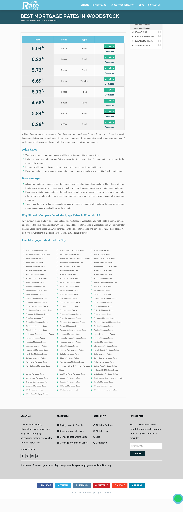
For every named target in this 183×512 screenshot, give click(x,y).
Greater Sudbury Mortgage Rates (73, 330)
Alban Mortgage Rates (34, 258)
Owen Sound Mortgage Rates (105, 358)
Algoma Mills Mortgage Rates (71, 262)
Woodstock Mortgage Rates (37, 394)
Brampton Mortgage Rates (70, 314)
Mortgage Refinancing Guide (73, 437)
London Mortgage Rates (103, 342)
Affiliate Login (102, 431)
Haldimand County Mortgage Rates (40, 334)
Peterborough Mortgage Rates (72, 362)
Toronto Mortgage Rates (103, 382)
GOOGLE (121, 485)
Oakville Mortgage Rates (69, 354)
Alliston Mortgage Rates (103, 262)
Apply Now (109, 46)
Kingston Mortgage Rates (36, 342)
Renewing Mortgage (143, 41)
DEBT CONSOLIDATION (124, 5)
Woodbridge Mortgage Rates (105, 390)
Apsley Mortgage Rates (103, 270)
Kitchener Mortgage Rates (70, 342)
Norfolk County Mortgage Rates (106, 350)
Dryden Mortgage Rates (103, 326)
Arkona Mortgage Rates (103, 274)
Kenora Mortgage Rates (103, 338)
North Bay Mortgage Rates (36, 354)
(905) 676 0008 (28, 449)
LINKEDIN (138, 485)
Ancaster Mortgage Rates (36, 270)
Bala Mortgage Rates (68, 298)
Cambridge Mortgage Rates (37, 322)
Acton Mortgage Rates (102, 250)
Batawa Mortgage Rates (103, 306)
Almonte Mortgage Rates (35, 266)
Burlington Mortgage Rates (104, 318)
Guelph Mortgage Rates (103, 330)
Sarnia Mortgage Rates (35, 374)
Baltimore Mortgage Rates (36, 302)
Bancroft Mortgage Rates (70, 302)
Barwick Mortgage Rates (69, 306)
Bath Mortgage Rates (68, 310)
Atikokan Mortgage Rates (70, 282)
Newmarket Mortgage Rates (37, 350)
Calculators (140, 32)
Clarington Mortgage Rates (36, 326)
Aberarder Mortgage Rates (36, 250)
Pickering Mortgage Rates (104, 362)
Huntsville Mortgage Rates (104, 334)
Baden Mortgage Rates (103, 294)
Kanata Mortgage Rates (35, 338)
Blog (141, 5)
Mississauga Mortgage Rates (105, 346)
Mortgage (100, 5)
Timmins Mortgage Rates (70, 382)
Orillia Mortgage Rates (103, 354)
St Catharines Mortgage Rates (106, 374)
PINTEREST (103, 485)
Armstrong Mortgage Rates (36, 278)
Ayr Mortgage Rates (102, 290)
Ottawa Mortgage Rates (69, 358)
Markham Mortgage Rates (36, 346)
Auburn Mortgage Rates (69, 286)
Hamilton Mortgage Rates (70, 334)
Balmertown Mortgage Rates (105, 298)
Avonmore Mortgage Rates (36, 290)
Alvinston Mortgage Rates (70, 266)
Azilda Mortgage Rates (69, 294)
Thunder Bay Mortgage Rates (37, 382)
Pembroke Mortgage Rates (36, 362)
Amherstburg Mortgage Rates (105, 266)
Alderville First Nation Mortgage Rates (75, 258)
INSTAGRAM (83, 485)
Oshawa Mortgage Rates (36, 358)
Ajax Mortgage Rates (102, 254)
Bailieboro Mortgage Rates (36, 298)
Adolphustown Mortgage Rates (38, 254)
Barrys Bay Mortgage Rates (37, 306)
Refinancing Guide (141, 45)
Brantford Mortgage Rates (36, 318)
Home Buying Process (143, 36)
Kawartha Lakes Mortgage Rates (73, 338)
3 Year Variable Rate (142, 24)
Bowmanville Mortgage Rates (37, 314)
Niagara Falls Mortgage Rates (72, 350)
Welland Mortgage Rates (103, 386)
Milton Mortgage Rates (69, 346)
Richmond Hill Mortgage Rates (106, 370)
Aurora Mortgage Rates (103, 286)
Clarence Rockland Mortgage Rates (108, 322)
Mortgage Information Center (74, 442)
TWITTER (64, 485)
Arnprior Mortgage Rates (69, 278)
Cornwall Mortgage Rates (70, 326)
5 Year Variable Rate (142, 28)
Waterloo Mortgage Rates (70, 386)
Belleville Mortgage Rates (104, 310)
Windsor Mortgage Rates (70, 390)
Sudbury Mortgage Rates (70, 378)
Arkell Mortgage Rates (68, 274)
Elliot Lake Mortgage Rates (36, 330)
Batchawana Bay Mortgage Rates (39, 310)
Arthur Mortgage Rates (103, 278)
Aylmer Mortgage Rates (69, 290)
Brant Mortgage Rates (102, 314)
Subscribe (137, 453)
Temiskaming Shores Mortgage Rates (108, 378)
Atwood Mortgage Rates (35, 286)
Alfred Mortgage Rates (35, 262)
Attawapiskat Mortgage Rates (105, 282)
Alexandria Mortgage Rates (104, 258)
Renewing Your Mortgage (72, 431)
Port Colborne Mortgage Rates (38, 366)
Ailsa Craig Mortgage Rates (70, 254)
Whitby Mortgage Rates (35, 390)
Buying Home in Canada (71, 425)
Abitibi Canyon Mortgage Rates (72, 250)
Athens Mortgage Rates (35, 282)
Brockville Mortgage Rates (70, 318)
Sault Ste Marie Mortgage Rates (72, 374)
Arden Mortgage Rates (35, 274)
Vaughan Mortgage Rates (36, 386)
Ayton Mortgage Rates (34, 294)
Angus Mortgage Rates (69, 270)
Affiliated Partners (104, 425)
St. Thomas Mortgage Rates (37, 378)
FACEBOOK (46, 485)
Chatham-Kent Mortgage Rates (72, 322)
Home (86, 5)
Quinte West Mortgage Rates (105, 366)
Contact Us (154, 5)
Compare (109, 51)
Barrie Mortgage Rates (103, 302)
